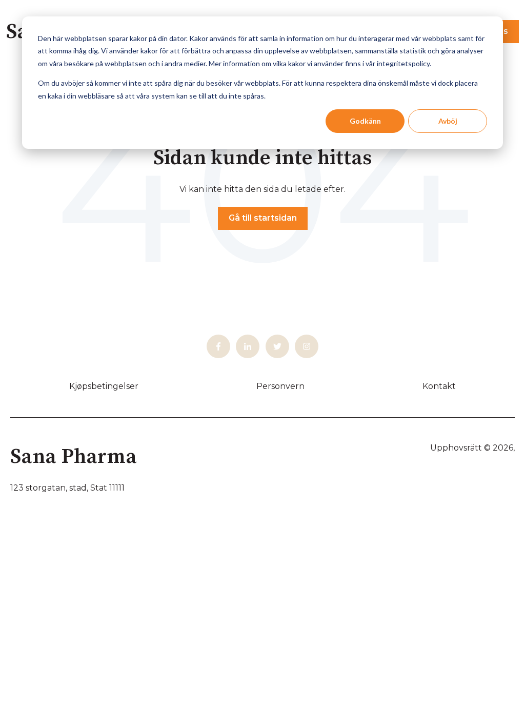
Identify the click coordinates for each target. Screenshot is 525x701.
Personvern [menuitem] (280, 386)
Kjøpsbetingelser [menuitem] (103, 386)
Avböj (447, 120)
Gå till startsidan (263, 218)
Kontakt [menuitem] (439, 386)
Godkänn (365, 120)
